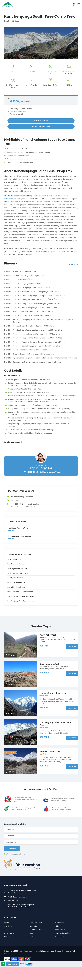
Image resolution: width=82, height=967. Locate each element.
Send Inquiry (12, 964)
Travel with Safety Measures (18, 573)
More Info (33, 926)
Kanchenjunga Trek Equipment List (20, 601)
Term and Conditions (63, 933)
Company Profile (36, 923)
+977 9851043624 (73, 4)
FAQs (32, 936)
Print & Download (41, 126)
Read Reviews (60, 929)
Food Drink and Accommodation (20, 592)
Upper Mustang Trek (49, 664)
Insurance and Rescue (16, 582)
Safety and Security (15, 578)
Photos (6, 929)
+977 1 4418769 (16, 500)
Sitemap (7, 936)
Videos (57, 926)
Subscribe (12, 849)
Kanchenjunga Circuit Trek (53, 693)
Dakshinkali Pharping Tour (17, 528)
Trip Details (72, 646)
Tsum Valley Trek (48, 635)
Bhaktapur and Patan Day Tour (19, 536)
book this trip (41, 121)
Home (6, 923)
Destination (59, 923)
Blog (31, 933)
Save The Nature (14, 559)
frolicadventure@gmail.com (22, 497)
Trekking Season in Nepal (17, 568)
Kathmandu (9, 199)
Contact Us (59, 936)
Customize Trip (35, 929)
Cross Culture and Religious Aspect (21, 596)
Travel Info (8, 926)
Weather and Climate (16, 564)
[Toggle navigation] (77, 4)
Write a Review (9, 933)
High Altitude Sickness (16, 587)
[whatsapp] (3, 964)
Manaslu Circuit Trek (50, 751)
